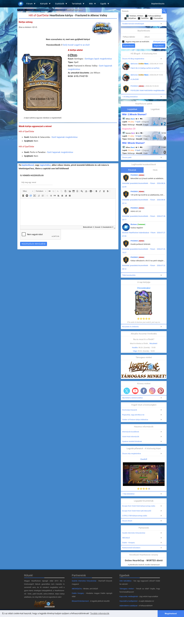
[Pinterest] (160, 391)
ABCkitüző (126, 538)
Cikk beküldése (125, 581)
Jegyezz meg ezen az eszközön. (137, 42)
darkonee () (140, 64)
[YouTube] (135, 391)
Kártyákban (132, 18)
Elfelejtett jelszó (159, 42)
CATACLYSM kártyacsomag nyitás (134, 516)
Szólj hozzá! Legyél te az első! (76, 45)
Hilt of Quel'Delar (26, 131)
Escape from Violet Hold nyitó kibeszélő (136, 511)
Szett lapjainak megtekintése (65, 137)
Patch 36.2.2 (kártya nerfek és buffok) (145, 68)
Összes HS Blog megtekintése (133, 59)
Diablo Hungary (78, 593)
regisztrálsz (45, 165)
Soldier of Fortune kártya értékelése (135, 420)
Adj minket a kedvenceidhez (132, 398)
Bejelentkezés (157, 4)
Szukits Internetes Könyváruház (133, 533)
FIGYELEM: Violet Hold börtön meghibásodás (148, 90)
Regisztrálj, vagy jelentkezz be (133, 415)
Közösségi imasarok (129, 410)
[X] (127, 391)
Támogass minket (126, 589)
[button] (27, 191)
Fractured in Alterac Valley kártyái (51, 10)
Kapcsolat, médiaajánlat (128, 596)
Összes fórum (127, 521)
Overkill (143, 459)
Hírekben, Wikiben (136, 16)
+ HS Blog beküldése (130, 97)
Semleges (30, 10)
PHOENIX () (137, 86)
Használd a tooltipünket (128, 601)
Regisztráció (159, 46)
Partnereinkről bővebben (131, 548)
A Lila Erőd (134, 79)
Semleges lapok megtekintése (98, 59)
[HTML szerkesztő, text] (68, 212)
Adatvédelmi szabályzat (128, 606)
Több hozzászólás (129, 275)
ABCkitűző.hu (77, 589)
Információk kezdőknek (130, 432)
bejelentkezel (28, 165)
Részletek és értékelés (130, 327)
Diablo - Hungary (128, 543)
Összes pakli (126, 157)
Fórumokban (158, 18)
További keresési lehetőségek (133, 24)
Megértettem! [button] (171, 613)
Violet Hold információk (130, 437)
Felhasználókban (154, 16)
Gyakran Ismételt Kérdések (132, 441)
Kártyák (21, 10)
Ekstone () (138, 224)
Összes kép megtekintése (131, 454)
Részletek (153, 343)
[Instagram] (152, 391)
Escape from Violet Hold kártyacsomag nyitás (138, 506)
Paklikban (145, 18)
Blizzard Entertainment (80, 601)
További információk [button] (99, 613)
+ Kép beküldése (128, 494)
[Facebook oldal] (143, 391)
